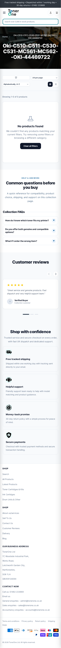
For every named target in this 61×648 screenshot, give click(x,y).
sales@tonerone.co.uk (28, 605)
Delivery (6, 533)
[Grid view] (50, 84)
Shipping (51, 621)
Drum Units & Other (11, 499)
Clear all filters (31, 146)
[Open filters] (16, 78)
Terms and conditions (10, 621)
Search (5, 474)
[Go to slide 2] (32, 314)
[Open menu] (4, 13)
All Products (7, 479)
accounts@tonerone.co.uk (38, 610)
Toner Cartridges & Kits (13, 489)
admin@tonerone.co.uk (31, 601)
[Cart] (57, 12)
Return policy (40, 621)
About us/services (10, 513)
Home (5, 36)
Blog (4, 538)
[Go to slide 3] (36, 314)
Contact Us (7, 523)
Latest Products (9, 484)
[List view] (55, 84)
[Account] (50, 12)
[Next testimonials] (56, 274)
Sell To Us (6, 518)
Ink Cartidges (8, 494)
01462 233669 (17, 592)
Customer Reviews (11, 528)
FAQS (4, 625)
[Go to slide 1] (26, 314)
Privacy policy (27, 621)
